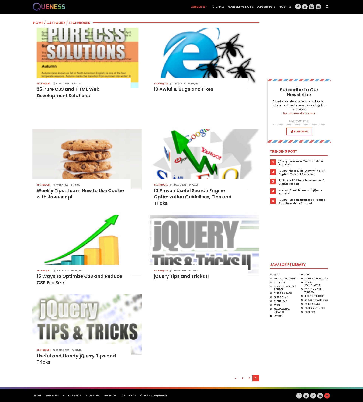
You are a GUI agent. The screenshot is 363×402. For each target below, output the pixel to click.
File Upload (280, 301)
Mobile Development (312, 284)
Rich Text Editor (314, 296)
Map (306, 274)
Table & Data (312, 303)
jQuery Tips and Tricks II (181, 276)
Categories (198, 6)
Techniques (44, 83)
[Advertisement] (145, 115)
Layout (278, 315)
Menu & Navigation (316, 278)
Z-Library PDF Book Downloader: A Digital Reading (302, 182)
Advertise (285, 6)
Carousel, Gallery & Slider (285, 288)
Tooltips (309, 311)
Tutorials (217, 6)
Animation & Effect (285, 278)
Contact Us (128, 395)
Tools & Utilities (314, 307)
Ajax (276, 274)
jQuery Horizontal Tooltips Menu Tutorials (301, 162)
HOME (38, 22)
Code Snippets (266, 6)
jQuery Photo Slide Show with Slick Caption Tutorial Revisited (302, 172)
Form (277, 305)
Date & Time (281, 297)
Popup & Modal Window (313, 290)
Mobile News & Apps (240, 6)
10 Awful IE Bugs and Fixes (183, 89)
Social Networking (316, 300)
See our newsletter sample (298, 113)
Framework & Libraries (282, 310)
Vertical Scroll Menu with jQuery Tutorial (300, 191)
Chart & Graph (283, 293)
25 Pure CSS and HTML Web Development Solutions (68, 92)
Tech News (92, 395)
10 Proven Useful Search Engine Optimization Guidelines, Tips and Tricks (193, 196)
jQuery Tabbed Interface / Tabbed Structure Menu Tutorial (302, 201)
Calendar (279, 282)
